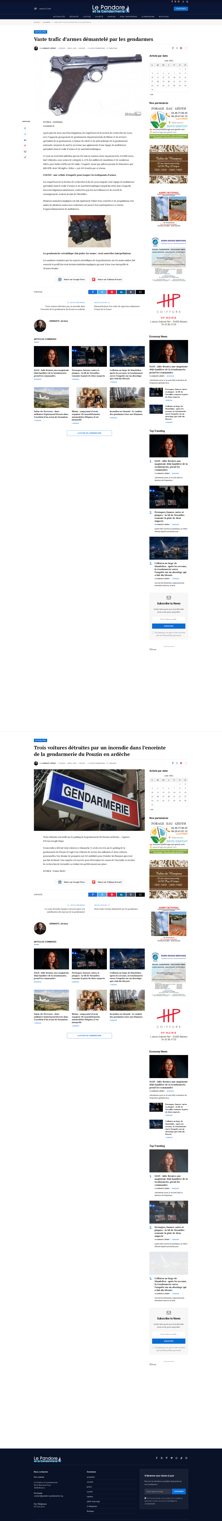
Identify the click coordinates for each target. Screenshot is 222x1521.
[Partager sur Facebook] (173, 48)
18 (158, 81)
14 (174, 77)
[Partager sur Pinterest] (181, 48)
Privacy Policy (167, 635)
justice (87, 17)
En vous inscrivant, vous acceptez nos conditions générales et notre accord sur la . (164, 1501)
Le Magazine (148, 17)
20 (169, 81)
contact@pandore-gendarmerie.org (48, 1496)
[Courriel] (25, 151)
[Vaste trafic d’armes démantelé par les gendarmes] (89, 85)
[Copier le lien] (25, 157)
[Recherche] (187, 1)
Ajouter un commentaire (89, 433)
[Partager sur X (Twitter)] (177, 48)
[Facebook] (25, 128)
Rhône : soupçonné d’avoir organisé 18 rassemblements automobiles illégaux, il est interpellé (86, 415)
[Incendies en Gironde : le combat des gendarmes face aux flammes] (127, 397)
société (99, 17)
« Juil (151, 94)
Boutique (164, 17)
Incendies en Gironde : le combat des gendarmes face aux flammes (126, 413)
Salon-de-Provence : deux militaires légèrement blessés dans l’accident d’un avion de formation (51, 414)
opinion (112, 17)
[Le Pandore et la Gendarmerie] (111, 8)
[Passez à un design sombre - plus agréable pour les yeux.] (183, 2)
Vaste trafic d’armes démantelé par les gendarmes (116, 909)
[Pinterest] (25, 145)
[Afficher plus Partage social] (186, 48)
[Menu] (35, 9)
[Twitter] (25, 134)
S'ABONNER (181, 9)
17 (152, 81)
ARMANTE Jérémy (49, 48)
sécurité (74, 17)
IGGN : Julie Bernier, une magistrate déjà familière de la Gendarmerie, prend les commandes (51, 373)
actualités (59, 17)
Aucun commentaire (97, 48)
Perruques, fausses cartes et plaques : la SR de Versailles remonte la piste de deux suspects (88, 373)
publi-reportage (128, 17)
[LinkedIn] (25, 139)
